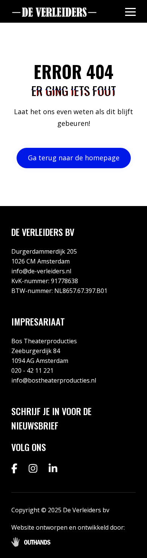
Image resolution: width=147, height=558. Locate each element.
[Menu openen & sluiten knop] (130, 11)
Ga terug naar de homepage (73, 157)
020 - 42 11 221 (32, 370)
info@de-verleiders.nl (41, 271)
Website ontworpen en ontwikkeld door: (68, 527)
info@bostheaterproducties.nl (53, 380)
